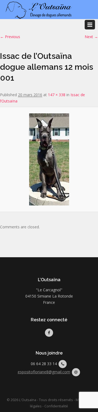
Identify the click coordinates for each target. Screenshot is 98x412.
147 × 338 (56, 94)
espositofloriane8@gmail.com (44, 371)
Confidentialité (56, 406)
